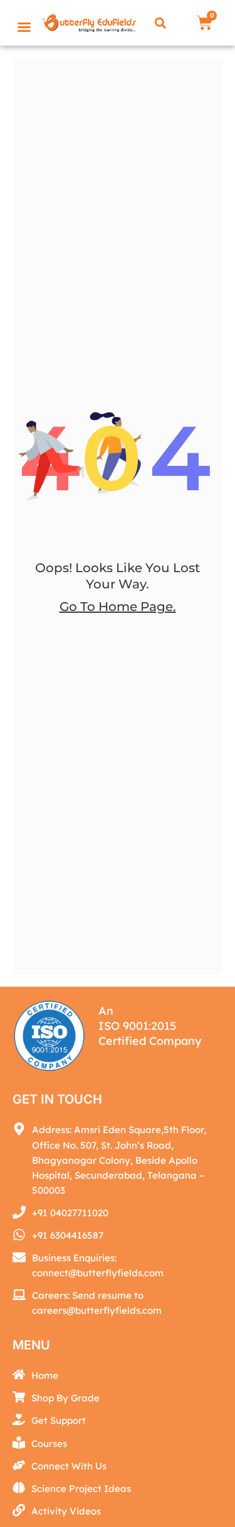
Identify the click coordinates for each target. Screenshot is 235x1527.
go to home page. (118, 606)
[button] (160, 23)
